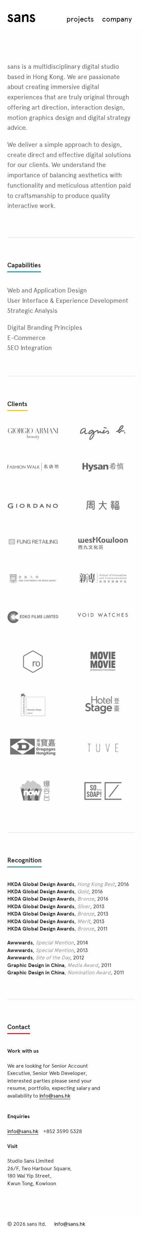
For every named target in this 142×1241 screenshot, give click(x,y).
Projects (80, 19)
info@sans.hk (54, 1096)
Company (117, 19)
